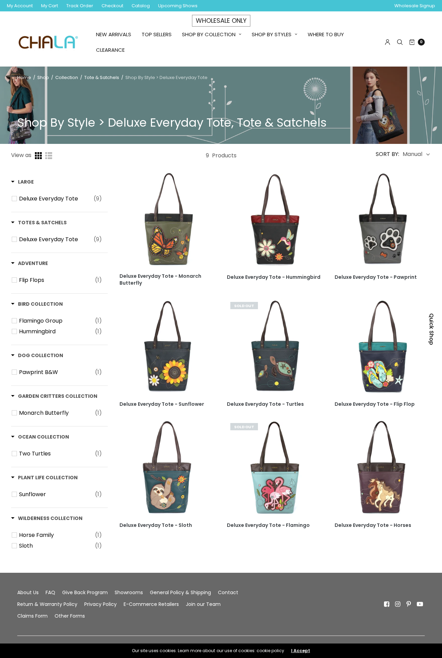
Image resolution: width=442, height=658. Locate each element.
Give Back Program (85, 592)
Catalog (141, 5)
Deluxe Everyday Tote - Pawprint (376, 277)
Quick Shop (431, 329)
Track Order (79, 5)
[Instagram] (398, 604)
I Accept (300, 651)
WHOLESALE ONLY (221, 20)
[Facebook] (387, 604)
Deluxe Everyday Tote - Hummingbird (273, 277)
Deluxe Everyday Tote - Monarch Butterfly (160, 279)
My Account (20, 5)
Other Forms (70, 615)
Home (24, 77)
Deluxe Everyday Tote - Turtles (265, 404)
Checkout (112, 5)
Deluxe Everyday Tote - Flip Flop (375, 404)
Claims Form (32, 615)
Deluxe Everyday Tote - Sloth (155, 525)
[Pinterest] (409, 604)
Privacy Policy (100, 604)
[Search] (400, 42)
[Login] (387, 42)
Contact (228, 592)
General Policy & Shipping (180, 592)
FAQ (50, 592)
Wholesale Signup (414, 5)
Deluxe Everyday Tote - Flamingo (268, 525)
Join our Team (203, 604)
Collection (67, 77)
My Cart (49, 5)
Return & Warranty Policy (47, 604)
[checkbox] (60, 199)
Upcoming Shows (178, 5)
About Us (28, 592)
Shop (43, 77)
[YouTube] (420, 604)
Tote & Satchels (101, 77)
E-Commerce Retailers (151, 604)
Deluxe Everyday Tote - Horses (373, 525)
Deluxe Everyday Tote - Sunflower (161, 404)
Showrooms (129, 592)
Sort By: (387, 154)
